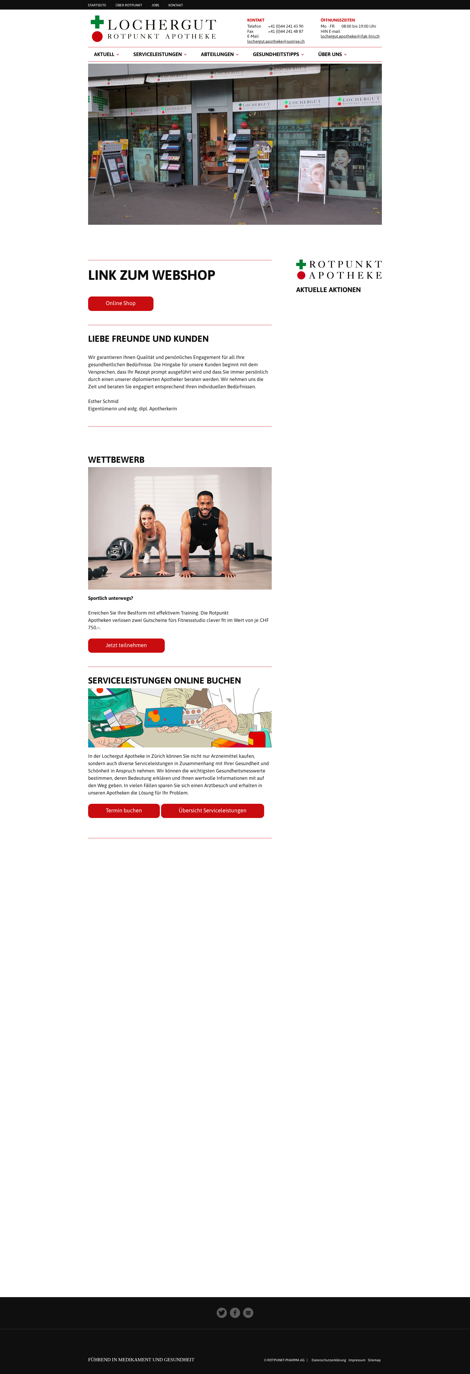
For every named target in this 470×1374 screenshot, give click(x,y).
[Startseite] (161, 28)
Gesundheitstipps (276, 54)
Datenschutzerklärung (329, 1360)
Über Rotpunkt (129, 5)
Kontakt (175, 5)
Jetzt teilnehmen (126, 645)
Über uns (330, 54)
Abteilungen (217, 54)
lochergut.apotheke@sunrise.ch (276, 41)
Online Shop (121, 303)
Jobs (155, 5)
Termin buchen (124, 810)
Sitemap (374, 1360)
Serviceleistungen (157, 54)
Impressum (357, 1360)
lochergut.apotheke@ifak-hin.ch (350, 36)
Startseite (97, 5)
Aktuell (104, 54)
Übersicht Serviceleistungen (213, 810)
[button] (222, 1313)
